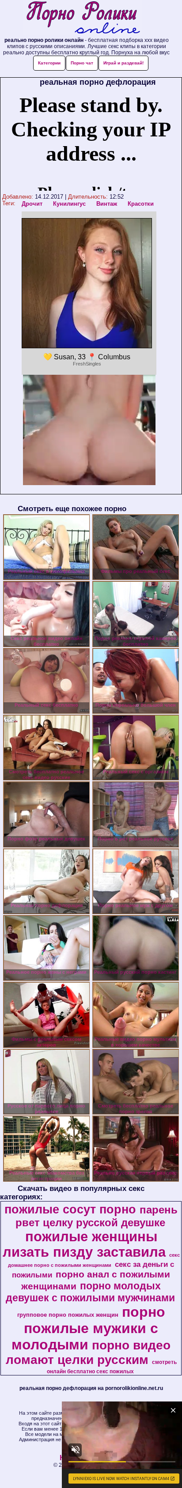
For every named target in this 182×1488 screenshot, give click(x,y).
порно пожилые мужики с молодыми (88, 1328)
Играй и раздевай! (123, 62)
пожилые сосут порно (70, 1209)
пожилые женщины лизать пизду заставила (84, 1244)
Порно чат (82, 62)
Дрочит (32, 203)
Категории (49, 62)
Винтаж (106, 203)
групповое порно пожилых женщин (67, 1314)
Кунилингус (69, 203)
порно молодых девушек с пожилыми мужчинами (90, 1291)
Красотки (141, 203)
